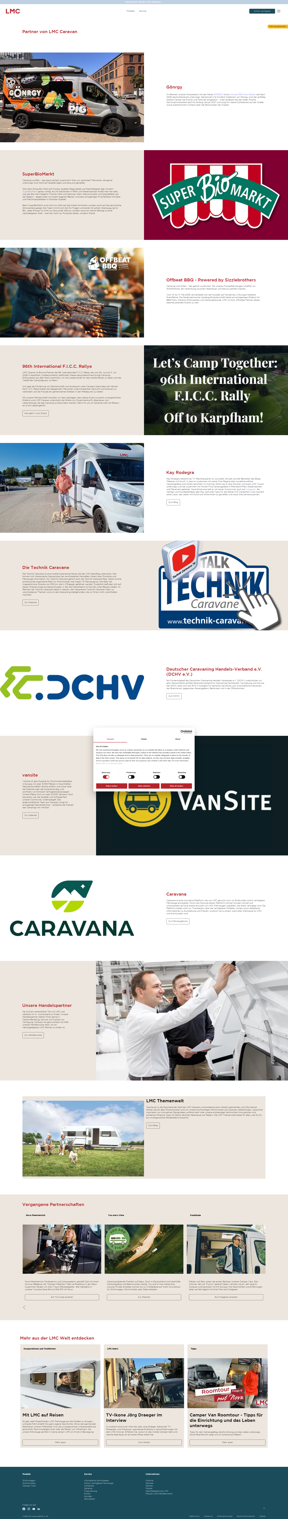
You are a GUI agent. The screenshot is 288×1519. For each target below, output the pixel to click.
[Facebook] (23, 1509)
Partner (149, 1486)
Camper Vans (29, 1486)
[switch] (131, 777)
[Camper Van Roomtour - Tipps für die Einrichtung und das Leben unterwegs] (227, 1383)
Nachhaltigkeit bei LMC (157, 1491)
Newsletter (89, 1499)
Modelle (131, 11)
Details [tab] (144, 739)
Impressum (208, 1516)
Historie (149, 1481)
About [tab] (177, 739)
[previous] (25, 1307)
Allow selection (144, 786)
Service (142, 11)
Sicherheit (89, 1486)
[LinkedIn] (38, 1509)
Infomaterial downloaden (96, 1481)
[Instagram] (28, 1509)
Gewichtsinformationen (246, 1516)
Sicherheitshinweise (224, 1516)
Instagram (251, 489)
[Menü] (278, 11)
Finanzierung (90, 1491)
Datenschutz (195, 1516)
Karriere (150, 1483)
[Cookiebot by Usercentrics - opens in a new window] (182, 731)
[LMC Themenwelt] (83, 1138)
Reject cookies (111, 786)
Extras (87, 1494)
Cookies (262, 1516)
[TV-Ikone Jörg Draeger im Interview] (144, 1383)
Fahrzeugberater (277, 26)
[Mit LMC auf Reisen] (60, 1383)
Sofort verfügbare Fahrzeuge (98, 1483)
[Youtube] (33, 1509)
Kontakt (88, 1496)
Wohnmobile (28, 1483)
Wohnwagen (28, 1481)
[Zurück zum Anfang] (264, 1508)
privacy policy (117, 763)
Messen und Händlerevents (159, 1494)
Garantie (88, 1488)
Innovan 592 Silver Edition (243, 94)
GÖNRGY (219, 94)
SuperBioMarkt (29, 192)
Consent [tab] (110, 739)
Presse (149, 1488)
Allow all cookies (176, 786)
